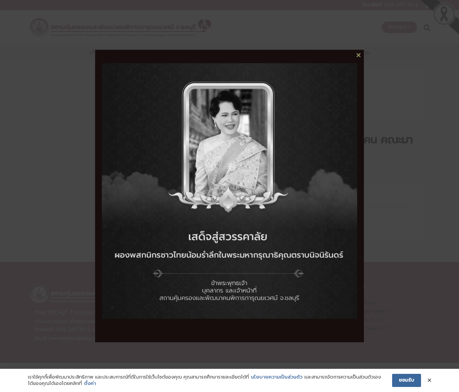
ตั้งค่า (90, 383)
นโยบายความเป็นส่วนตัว (276, 377)
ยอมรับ (406, 380)
